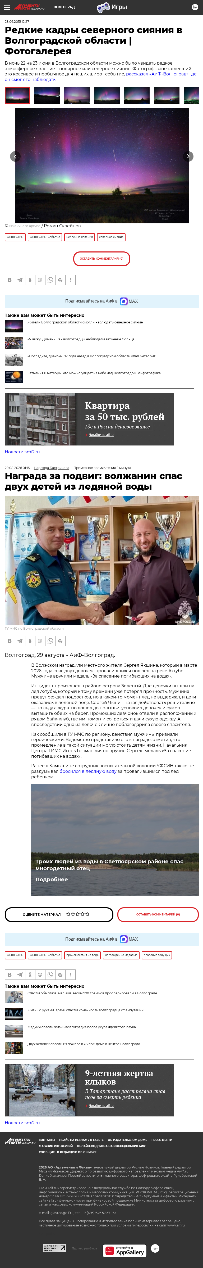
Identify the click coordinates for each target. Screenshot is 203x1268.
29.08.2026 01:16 (17, 468)
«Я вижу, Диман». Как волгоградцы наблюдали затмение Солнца (81, 339)
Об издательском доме (127, 1140)
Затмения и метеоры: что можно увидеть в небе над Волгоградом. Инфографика (94, 373)
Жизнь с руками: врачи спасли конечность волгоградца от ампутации (85, 1010)
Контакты (47, 1140)
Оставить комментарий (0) (101, 258)
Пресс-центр (161, 1140)
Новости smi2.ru (22, 451)
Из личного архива (24, 226)
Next (188, 157)
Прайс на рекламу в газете (81, 1140)
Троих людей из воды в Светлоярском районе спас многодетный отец (109, 865)
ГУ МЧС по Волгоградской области (34, 628)
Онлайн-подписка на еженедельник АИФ (111, 1146)
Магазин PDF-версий (56, 1146)
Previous (15, 157)
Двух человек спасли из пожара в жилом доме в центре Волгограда (83, 1044)
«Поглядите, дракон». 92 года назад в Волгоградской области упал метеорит (91, 356)
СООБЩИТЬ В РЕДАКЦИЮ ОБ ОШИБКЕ (67, 1152)
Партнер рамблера (84, 1248)
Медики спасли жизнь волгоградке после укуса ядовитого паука (81, 1027)
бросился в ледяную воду (88, 771)
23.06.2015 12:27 (17, 22)
